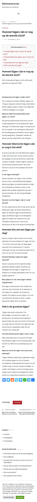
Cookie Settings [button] (8, 497)
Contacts (7, 434)
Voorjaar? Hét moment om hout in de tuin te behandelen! (18, 461)
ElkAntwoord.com (10, 4)
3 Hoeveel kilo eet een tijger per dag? (15, 63)
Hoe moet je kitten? (10, 472)
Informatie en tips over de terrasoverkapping (18, 453)
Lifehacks (5, 28)
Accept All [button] (20, 497)
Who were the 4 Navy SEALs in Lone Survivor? (9, 412)
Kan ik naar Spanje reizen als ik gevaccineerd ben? (27, 412)
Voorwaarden (8, 441)
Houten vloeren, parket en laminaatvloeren (17, 466)
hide (24, 47)
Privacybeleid (8, 438)
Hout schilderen (9, 457)
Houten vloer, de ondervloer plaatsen (15, 469)
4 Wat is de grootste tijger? (12, 65)
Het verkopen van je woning (12, 476)
